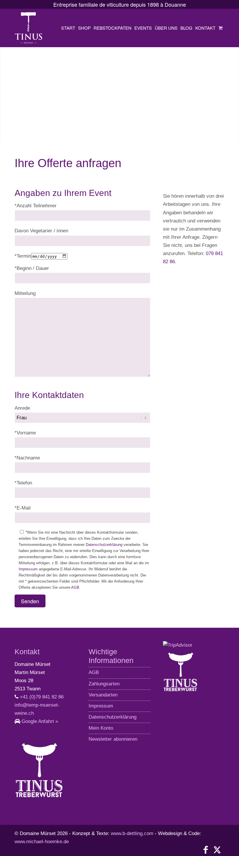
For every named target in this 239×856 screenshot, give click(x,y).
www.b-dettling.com (132, 833)
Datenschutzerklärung (104, 544)
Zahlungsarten (104, 684)
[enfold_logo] (29, 28)
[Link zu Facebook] (205, 850)
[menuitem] (68, 28)
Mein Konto (101, 728)
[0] (220, 28)
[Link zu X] (217, 850)
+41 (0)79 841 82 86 (42, 697)
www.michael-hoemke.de (42, 841)
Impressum (28, 569)
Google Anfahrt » (40, 721)
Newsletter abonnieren (113, 739)
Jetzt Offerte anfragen (50, 131)
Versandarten (103, 695)
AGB (75, 587)
